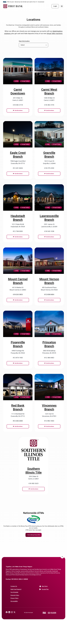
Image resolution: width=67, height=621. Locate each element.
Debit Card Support (16, 589)
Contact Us (14, 586)
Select (23, 45)
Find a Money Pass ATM (34, 535)
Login (55, 6)
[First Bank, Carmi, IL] (13, 6)
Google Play (51, 589)
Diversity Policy (15, 595)
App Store (51, 586)
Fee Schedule (14, 592)
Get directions (21, 110)
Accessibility (14, 601)
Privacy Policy (14, 598)
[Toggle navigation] (62, 6)
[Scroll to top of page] (62, 556)
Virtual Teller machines (54, 33)
